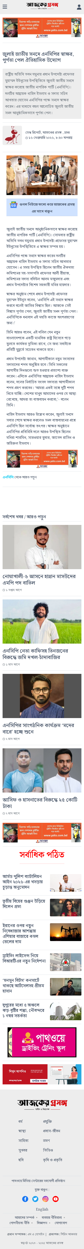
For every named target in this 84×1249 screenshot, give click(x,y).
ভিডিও (48, 1150)
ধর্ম (20, 1122)
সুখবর (23, 1150)
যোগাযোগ (61, 1223)
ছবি (21, 1160)
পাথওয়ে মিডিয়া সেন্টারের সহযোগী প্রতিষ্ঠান (38, 1181)
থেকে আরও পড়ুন (20, 477)
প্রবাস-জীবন (51, 1131)
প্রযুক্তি (47, 1122)
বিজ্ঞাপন (42, 1223)
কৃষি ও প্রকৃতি (52, 1160)
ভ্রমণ (46, 1141)
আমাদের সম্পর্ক (24, 1217)
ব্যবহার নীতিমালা (52, 1217)
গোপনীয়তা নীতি (19, 1223)
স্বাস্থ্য (22, 1131)
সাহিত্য (23, 1141)
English (42, 1209)
